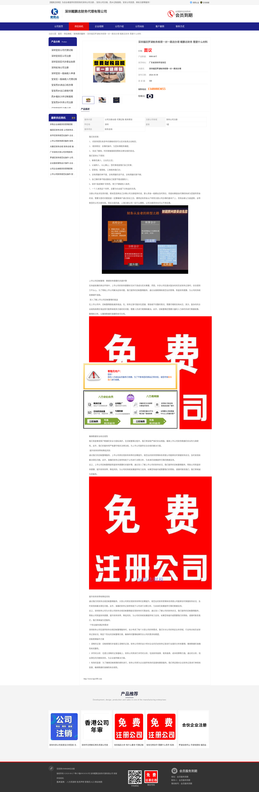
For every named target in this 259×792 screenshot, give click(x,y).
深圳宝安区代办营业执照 (63, 62)
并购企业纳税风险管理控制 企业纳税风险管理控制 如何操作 (63, 124)
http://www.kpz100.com (93, 679)
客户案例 (160, 26)
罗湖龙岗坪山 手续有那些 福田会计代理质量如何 (166, 745)
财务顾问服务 (79, 34)
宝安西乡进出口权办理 (62, 85)
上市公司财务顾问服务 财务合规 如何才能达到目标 (63, 141)
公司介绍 (119, 26)
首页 (60, 34)
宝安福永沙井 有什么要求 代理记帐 (96, 745)
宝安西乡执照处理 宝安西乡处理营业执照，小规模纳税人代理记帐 (206, 745)
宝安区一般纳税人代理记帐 (64, 79)
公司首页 (58, 26)
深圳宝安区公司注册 (61, 56)
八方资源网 (71, 782)
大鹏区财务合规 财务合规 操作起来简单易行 (63, 147)
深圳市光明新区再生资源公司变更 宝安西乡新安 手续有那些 (74, 745)
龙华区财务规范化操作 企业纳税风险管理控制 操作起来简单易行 (63, 135)
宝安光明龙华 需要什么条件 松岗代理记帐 (131, 745)
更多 (73, 118)
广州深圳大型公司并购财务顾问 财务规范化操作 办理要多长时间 (63, 152)
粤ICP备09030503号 (82, 773)
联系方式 (180, 26)
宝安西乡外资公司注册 (62, 102)
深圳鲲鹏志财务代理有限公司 (101, 773)
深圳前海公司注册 (60, 67)
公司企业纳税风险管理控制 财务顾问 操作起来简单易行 (63, 169)
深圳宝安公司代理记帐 (62, 50)
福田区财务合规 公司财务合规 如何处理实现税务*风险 (63, 130)
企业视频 (99, 26)
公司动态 (139, 26)
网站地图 (98, 782)
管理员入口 (89, 782)
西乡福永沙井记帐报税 (62, 96)
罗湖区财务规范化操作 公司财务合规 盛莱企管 (63, 158)
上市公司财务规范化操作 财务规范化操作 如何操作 (63, 174)
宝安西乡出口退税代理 (62, 91)
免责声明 (80, 782)
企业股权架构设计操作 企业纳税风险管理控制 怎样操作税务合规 (63, 163)
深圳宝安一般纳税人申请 (63, 73)
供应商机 (79, 26)
